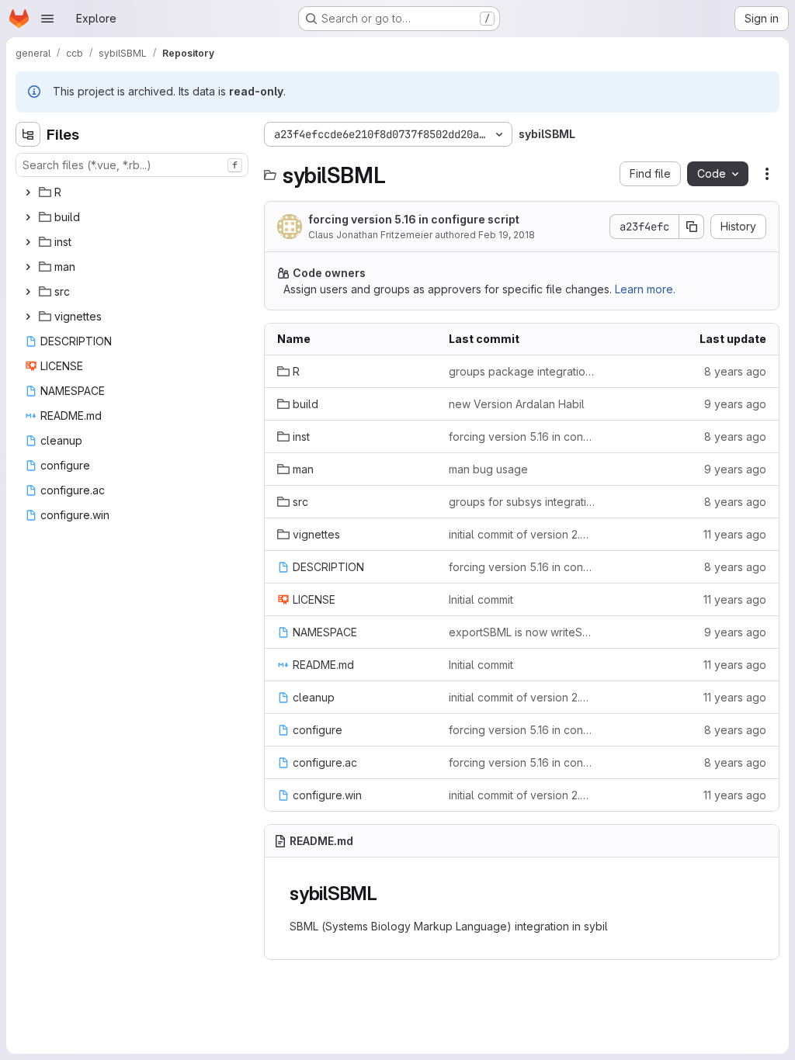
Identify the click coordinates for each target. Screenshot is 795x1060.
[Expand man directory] (28, 267)
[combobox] (132, 165)
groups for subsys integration (522, 501)
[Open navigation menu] (47, 18)
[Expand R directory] (28, 192)
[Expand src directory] (28, 291)
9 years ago (735, 403)
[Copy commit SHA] (691, 226)
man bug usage (488, 469)
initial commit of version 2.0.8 (522, 534)
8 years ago (735, 371)
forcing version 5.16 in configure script (413, 219)
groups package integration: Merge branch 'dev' (522, 371)
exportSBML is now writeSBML (522, 632)
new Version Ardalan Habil (517, 403)
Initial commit (481, 599)
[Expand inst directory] (28, 242)
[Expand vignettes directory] (28, 316)
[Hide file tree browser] (28, 134)
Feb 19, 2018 (506, 235)
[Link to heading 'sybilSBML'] (387, 893)
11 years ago (734, 534)
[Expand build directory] (28, 217)
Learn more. (645, 289)
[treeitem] (133, 192)
